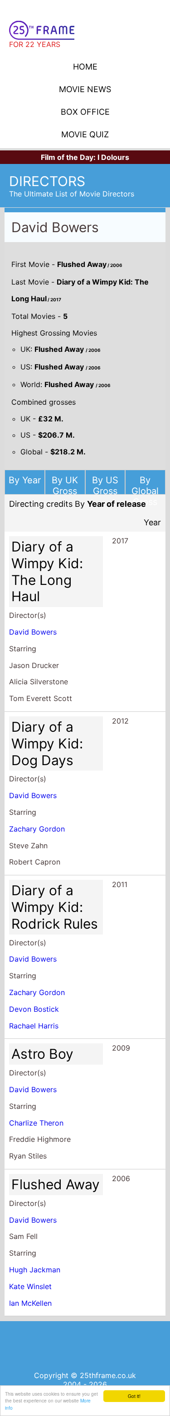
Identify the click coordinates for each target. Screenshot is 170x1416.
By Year (25, 480)
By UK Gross (65, 485)
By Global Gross (145, 491)
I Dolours (113, 157)
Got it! (134, 1396)
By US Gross (105, 485)
